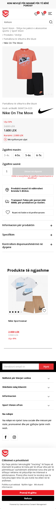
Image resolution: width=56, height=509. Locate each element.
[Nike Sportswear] (28, 295)
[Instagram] (14, 437)
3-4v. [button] (7, 155)
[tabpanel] (28, 72)
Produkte (8, 34)
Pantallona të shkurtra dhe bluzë (20, 38)
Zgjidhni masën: (11, 149)
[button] (28, 22)
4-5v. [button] (18, 155)
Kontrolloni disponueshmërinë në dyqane (22, 245)
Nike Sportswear (17, 320)
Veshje (18, 34)
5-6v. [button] (28, 155)
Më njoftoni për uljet (17, 139)
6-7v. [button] (39, 155)
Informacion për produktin (18, 225)
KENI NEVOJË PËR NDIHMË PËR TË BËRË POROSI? (28, 4)
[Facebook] (5, 437)
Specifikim (8, 234)
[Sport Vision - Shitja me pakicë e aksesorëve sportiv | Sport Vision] (5, 13)
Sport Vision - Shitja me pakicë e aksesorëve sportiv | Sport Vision (24, 29)
